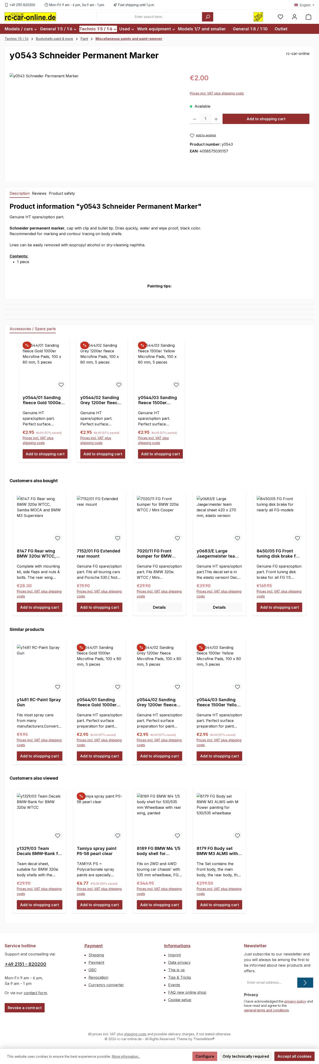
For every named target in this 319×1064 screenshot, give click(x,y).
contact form (35, 992)
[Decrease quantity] (194, 119)
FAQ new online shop (187, 992)
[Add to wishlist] (61, 384)
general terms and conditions (266, 1010)
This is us (176, 970)
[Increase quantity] (216, 119)
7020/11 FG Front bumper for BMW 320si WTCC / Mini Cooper (156, 553)
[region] (95, 123)
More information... (126, 1056)
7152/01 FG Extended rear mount (98, 553)
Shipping (96, 955)
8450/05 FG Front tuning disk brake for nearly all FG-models (278, 553)
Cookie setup (179, 999)
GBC (92, 970)
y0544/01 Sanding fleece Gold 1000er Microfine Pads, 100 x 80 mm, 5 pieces (43, 400)
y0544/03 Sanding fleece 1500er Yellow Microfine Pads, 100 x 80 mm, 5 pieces (158, 400)
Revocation (98, 977)
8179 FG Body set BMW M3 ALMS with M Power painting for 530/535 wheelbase (218, 851)
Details (159, 607)
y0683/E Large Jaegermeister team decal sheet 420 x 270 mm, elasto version (218, 553)
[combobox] (149, 16)
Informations (177, 945)
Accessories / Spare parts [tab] (33, 328)
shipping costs (135, 1034)
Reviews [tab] (39, 193)
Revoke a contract (25, 1007)
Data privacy (179, 962)
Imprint (174, 955)
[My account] (294, 16)
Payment (94, 945)
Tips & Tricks (179, 977)
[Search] (207, 16)
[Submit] (305, 982)
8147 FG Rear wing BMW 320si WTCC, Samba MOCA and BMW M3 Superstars (38, 553)
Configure (204, 1056)
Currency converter (106, 985)
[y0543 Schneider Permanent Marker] (95, 123)
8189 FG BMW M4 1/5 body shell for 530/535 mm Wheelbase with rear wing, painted (158, 851)
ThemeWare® (204, 1039)
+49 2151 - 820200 (25, 964)
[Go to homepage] (30, 16)
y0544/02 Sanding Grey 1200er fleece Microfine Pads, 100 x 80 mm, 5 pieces (101, 400)
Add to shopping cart (266, 119)
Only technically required (246, 1056)
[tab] (20, 193)
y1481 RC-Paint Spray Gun (39, 702)
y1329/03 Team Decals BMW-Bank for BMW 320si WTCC (39, 851)
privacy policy (295, 1001)
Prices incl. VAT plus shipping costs (217, 93)
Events (174, 985)
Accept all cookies (294, 1056)
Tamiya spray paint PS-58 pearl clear (97, 851)
